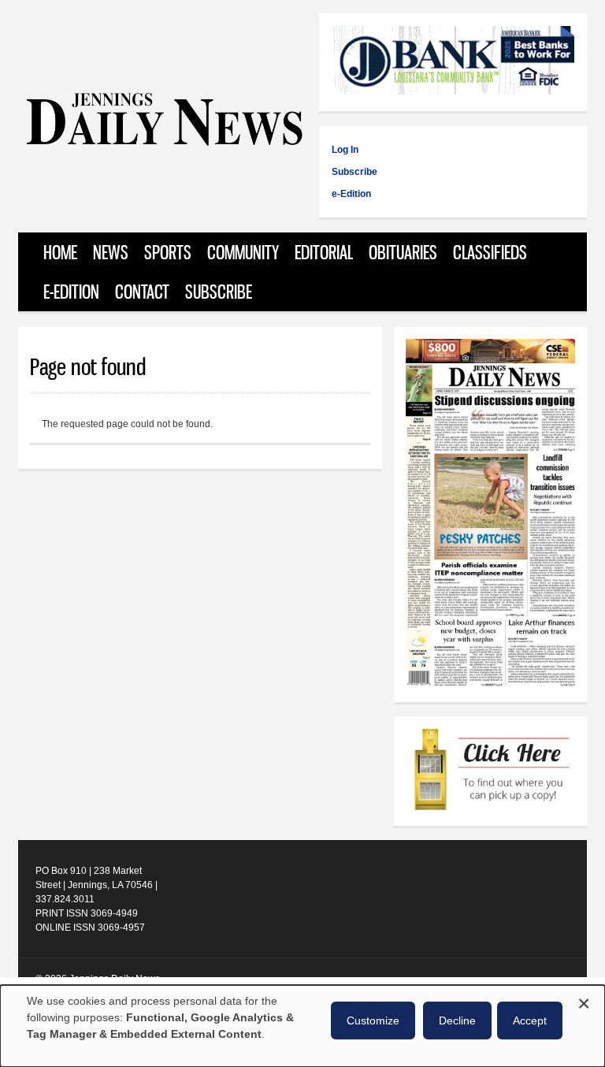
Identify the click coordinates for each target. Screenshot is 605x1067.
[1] (490, 771)
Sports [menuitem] (167, 252)
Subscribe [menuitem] (218, 291)
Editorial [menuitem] (324, 252)
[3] (453, 62)
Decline (457, 1020)
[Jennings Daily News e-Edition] (490, 683)
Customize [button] (373, 1020)
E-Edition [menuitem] (71, 291)
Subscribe (354, 171)
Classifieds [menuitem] (490, 252)
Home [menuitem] (60, 252)
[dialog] (302, 1026)
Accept (530, 1020)
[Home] (164, 141)
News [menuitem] (110, 252)
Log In (345, 149)
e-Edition (351, 193)
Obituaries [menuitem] (403, 252)
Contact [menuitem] (142, 291)
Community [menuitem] (243, 252)
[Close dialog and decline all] (584, 1001)
